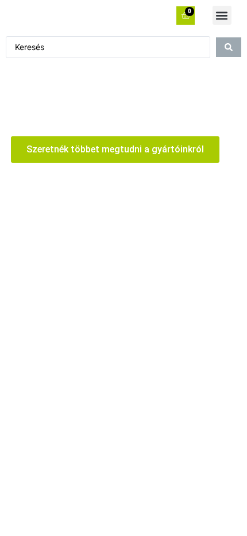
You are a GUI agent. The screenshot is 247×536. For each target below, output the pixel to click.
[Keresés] (228, 47)
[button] (222, 15)
